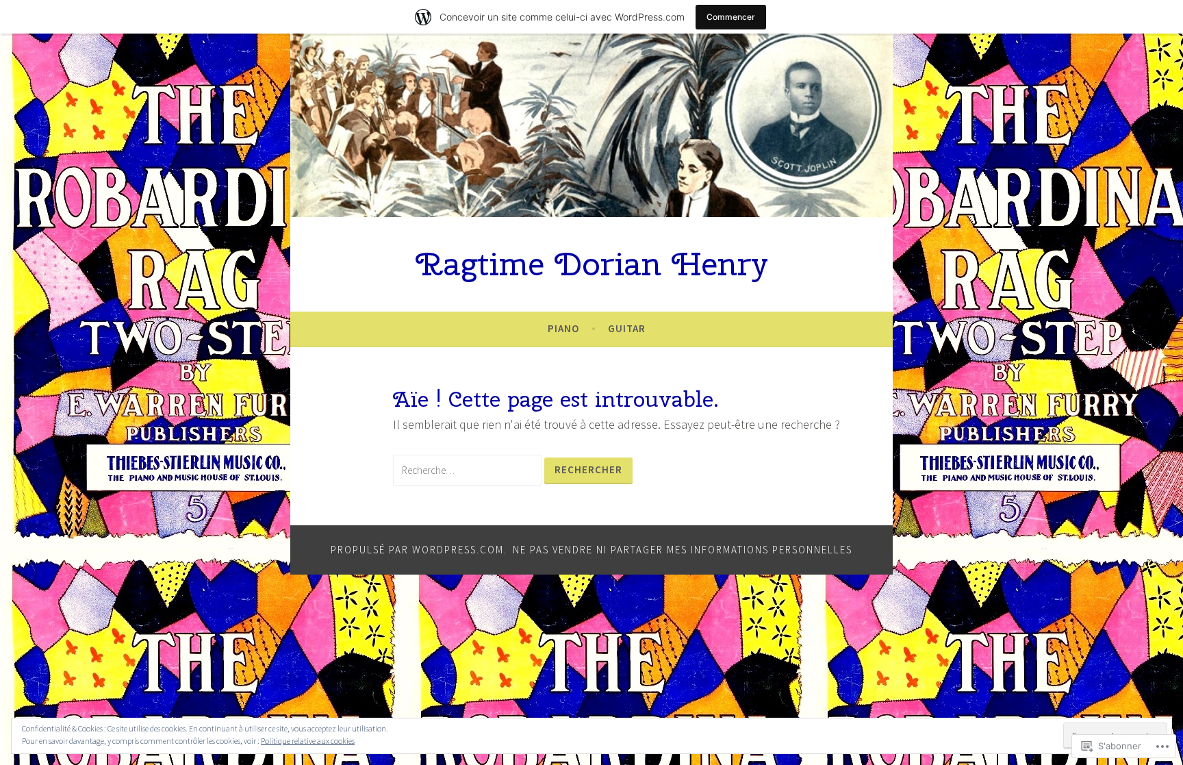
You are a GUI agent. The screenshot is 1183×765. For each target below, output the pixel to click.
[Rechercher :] (468, 469)
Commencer (731, 17)
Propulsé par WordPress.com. (419, 549)
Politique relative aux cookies (308, 741)
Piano (563, 328)
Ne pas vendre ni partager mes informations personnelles (682, 549)
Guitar (627, 328)
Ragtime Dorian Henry (592, 263)
